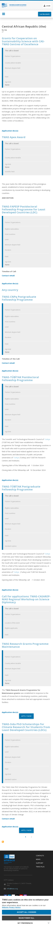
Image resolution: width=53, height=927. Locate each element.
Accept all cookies (26, 912)
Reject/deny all (26, 918)
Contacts (40, 856)
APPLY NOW (26, 716)
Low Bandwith (45, 14)
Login (48, 6)
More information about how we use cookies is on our (24, 906)
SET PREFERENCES (25, 923)
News (38, 859)
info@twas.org (12, 889)
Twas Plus (40, 867)
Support (39, 863)
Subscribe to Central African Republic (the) (3, 842)
